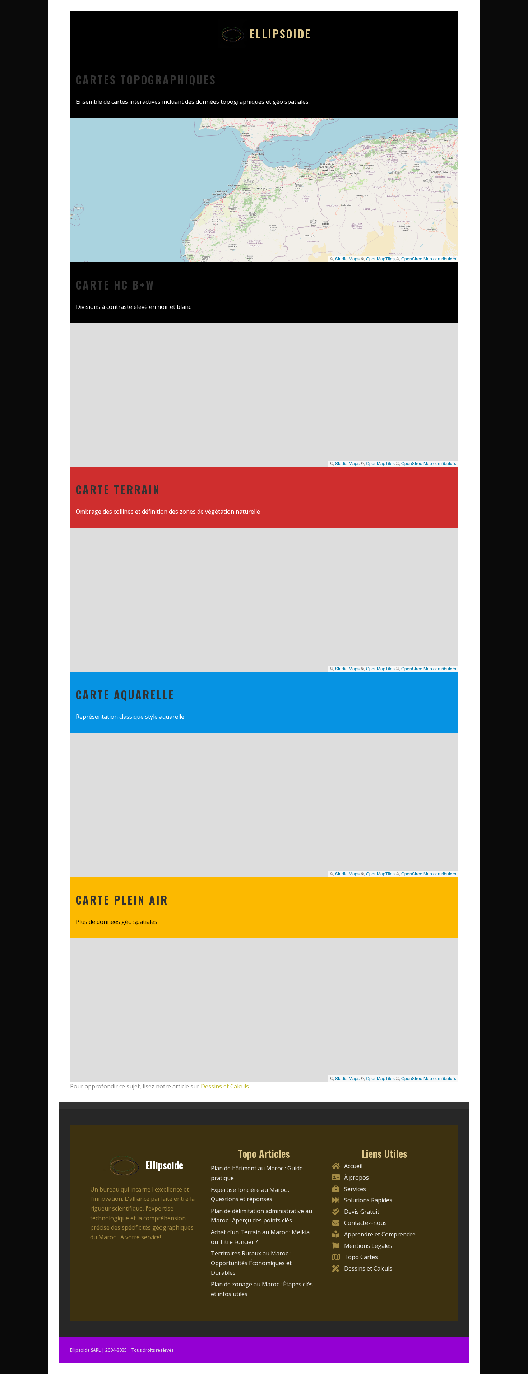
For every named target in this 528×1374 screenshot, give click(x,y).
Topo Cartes (361, 1257)
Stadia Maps (347, 258)
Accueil (353, 1166)
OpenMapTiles (380, 258)
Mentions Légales (368, 1246)
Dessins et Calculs (225, 1086)
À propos (356, 1177)
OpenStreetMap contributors (428, 258)
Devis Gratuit (361, 1212)
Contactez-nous (365, 1223)
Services (355, 1189)
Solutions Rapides (368, 1200)
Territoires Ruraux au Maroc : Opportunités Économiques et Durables (251, 1262)
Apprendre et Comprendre (380, 1234)
